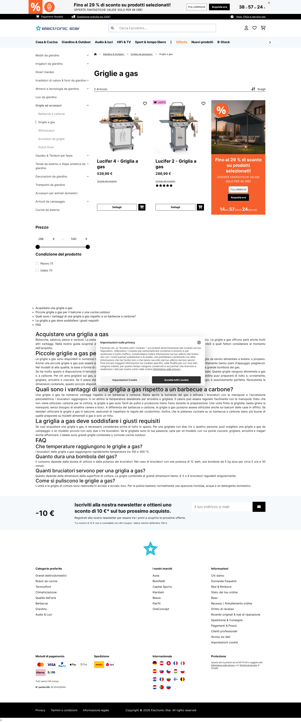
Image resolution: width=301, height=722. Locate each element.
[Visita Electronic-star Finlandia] (175, 679)
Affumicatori (46, 130)
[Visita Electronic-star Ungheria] (175, 671)
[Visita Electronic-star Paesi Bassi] (155, 687)
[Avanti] (269, 42)
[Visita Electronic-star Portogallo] (162, 687)
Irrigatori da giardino (49, 63)
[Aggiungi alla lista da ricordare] (145, 103)
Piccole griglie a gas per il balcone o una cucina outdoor (73, 312)
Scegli (261, 89)
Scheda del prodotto (107, 181)
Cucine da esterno (48, 210)
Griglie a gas (46, 122)
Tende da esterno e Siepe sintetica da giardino (60, 166)
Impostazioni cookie (224, 642)
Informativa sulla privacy (223, 665)
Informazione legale (96, 710)
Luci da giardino (46, 97)
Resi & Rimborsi (221, 586)
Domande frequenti (224, 581)
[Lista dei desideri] (254, 28)
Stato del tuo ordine (224, 592)
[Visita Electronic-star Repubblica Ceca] (169, 671)
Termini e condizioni (64, 710)
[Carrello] (263, 28)
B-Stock (223, 42)
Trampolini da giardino (50, 185)
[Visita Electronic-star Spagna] (155, 671)
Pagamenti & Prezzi (224, 625)
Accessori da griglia (51, 139)
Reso (214, 598)
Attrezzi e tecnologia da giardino (57, 88)
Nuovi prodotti (202, 42)
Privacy (40, 710)
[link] (121, 127)
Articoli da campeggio (50, 201)
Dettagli (117, 207)
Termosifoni (43, 586)
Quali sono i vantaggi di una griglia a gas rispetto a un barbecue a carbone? (86, 316)
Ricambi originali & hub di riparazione (235, 614)
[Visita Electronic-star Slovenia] (169, 687)
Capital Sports (162, 586)
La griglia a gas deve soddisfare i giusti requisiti (67, 320)
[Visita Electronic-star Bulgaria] (169, 679)
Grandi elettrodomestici (51, 575)
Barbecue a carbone (51, 114)
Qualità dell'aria (46, 598)
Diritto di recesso (222, 609)
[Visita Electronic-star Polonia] (182, 671)
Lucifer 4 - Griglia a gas (117, 163)
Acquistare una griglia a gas (54, 308)
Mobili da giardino (47, 55)
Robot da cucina (46, 581)
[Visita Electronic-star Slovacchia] (162, 671)
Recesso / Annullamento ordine (231, 603)
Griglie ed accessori (49, 105)
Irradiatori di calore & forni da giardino (61, 80)
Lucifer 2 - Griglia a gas (176, 163)
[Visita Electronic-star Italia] (182, 663)
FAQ (38, 324)
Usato (46, 270)
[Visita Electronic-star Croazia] (155, 679)
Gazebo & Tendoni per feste (54, 155)
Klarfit (157, 603)
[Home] (98, 54)
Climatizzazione (46, 592)
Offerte (181, 42)
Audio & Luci (44, 614)
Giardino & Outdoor (114, 54)
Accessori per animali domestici (57, 193)
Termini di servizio (248, 665)
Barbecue (42, 603)
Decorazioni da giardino (51, 176)
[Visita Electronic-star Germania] (155, 663)
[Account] (246, 28)
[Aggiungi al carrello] (141, 207)
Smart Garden (45, 72)
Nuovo (46, 263)
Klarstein (158, 592)
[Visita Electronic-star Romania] (162, 679)
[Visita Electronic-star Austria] (162, 663)
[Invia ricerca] (112, 28)
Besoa (157, 598)
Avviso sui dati (220, 636)
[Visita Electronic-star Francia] (175, 663)
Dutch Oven (46, 147)
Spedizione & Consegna (226, 620)
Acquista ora (219, 6)
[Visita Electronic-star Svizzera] (169, 663)
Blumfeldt (159, 581)
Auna (156, 575)
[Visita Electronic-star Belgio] (182, 679)
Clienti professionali (224, 631)
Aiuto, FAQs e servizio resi (250, 16)
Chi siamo (217, 575)
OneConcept (161, 609)
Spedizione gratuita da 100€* (94, 16)
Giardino (41, 609)
